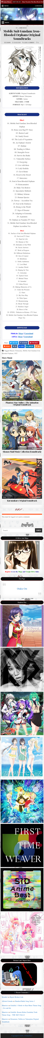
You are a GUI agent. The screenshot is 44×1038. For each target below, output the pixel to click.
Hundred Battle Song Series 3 (25, 1001)
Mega (21, 333)
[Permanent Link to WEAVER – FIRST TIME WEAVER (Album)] (22, 845)
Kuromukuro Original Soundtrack (22, 500)
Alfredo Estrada (7, 1001)
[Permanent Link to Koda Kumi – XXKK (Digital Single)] (22, 669)
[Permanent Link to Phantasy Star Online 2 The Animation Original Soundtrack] (22, 380)
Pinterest (35, 343)
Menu (6, 6)
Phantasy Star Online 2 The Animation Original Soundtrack (22, 403)
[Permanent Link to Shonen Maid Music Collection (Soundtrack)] (22, 429)
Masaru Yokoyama (16, 351)
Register (8, 571)
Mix (39, 346)
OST (15, 353)
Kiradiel (4, 997)
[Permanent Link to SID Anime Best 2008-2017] (22, 889)
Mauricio (5, 1005)
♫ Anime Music (22, 28)
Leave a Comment (29, 42)
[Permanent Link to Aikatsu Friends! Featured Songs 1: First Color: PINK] (22, 933)
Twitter (14, 343)
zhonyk (8, 42)
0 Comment (37, 399)
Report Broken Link (16, 997)
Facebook (24, 343)
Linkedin (30, 346)
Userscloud (28, 333)
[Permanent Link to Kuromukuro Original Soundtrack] (22, 478)
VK (15, 346)
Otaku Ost (22, 588)
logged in (14, 517)
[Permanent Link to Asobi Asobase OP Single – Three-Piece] (22, 757)
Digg (22, 346)
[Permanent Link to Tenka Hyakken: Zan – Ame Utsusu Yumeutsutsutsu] (22, 713)
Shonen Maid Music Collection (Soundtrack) (22, 451)
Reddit (8, 346)
